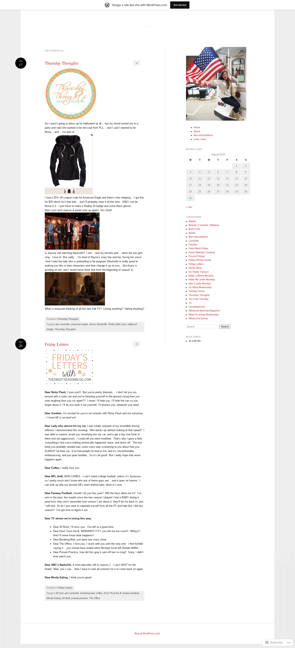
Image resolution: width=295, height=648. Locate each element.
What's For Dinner (198, 318)
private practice (79, 598)
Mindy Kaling (54, 598)
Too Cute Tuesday (199, 299)
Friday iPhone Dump (200, 260)
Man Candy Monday (200, 283)
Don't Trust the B (112, 593)
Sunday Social (196, 291)
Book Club (194, 229)
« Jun (189, 207)
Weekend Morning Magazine (204, 310)
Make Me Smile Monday (202, 279)
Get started (179, 4)
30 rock (59, 593)
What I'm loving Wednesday (204, 314)
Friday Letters (56, 344)
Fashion (193, 244)
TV (190, 303)
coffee (99, 593)
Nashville (102, 324)
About (197, 131)
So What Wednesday (200, 287)
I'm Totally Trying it (199, 272)
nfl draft (66, 598)
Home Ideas (195, 268)
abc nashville (62, 324)
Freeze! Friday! (197, 256)
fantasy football (131, 593)
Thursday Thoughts (61, 63)
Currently (194, 240)
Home (197, 127)
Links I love (200, 139)
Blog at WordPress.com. (147, 633)
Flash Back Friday (198, 248)
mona (92, 324)
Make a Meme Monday (201, 275)
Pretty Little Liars (117, 324)
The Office (94, 598)
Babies (192, 221)
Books (192, 233)
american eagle (79, 324)
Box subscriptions (203, 135)
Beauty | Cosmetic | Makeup (204, 225)
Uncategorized (197, 306)
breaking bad (87, 593)
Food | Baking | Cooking (202, 252)
